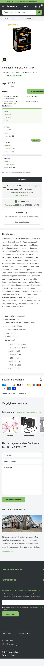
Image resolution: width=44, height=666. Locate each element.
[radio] (22, 115)
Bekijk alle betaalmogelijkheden (14, 393)
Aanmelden (10, 614)
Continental (7, 72)
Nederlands (7, 633)
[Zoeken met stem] (30, 12)
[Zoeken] (39, 12)
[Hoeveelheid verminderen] (12, 91)
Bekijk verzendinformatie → (22, 195)
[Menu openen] (3, 6)
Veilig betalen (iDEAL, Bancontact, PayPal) (11, 102)
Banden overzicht (9, 18)
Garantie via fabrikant (32, 101)
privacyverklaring (38, 607)
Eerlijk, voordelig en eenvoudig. (29, 412)
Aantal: (5, 91)
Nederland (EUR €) (24, 633)
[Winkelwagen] (40, 6)
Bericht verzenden (13, 499)
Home (1, 18)
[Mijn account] (36, 6)
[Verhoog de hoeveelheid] (23, 91)
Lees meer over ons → (10, 552)
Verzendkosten (10, 205)
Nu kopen (22, 179)
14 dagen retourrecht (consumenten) (11, 97)
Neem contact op (22, 222)
